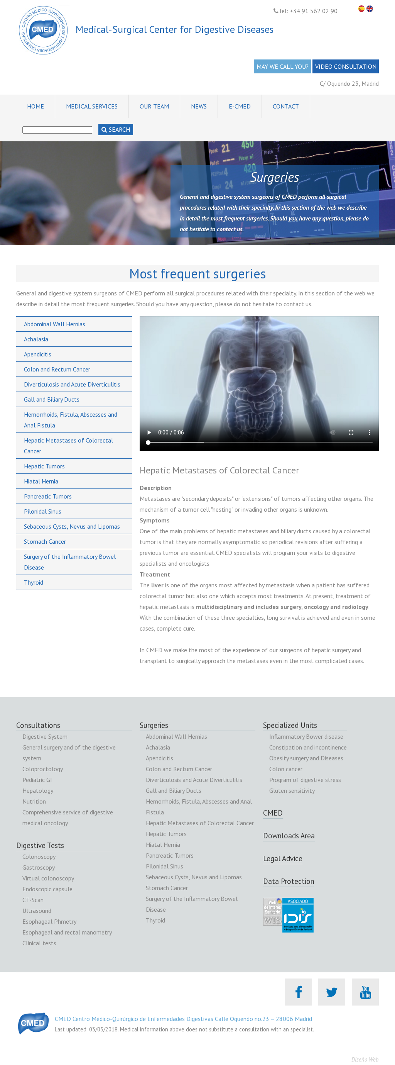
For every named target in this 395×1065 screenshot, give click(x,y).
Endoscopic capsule (47, 889)
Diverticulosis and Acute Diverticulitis (72, 384)
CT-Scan (33, 900)
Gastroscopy (38, 867)
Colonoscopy (39, 856)
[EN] (370, 8)
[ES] (362, 8)
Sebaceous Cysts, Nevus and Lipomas (72, 526)
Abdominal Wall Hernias (54, 324)
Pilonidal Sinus (42, 511)
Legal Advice (282, 858)
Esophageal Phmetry (49, 921)
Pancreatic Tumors (48, 496)
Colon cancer (285, 769)
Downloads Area (289, 835)
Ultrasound (36, 910)
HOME (35, 106)
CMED (273, 812)
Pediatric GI (37, 779)
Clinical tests (39, 943)
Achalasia (36, 339)
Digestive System (45, 736)
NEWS (199, 106)
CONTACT (286, 106)
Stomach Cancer (45, 541)
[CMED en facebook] (298, 992)
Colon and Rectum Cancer (57, 369)
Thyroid (33, 582)
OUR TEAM (154, 106)
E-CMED (240, 106)
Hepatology (37, 790)
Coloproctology (42, 769)
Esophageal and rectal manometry (67, 932)
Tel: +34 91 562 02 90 (308, 11)
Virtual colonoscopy (48, 878)
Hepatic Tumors (44, 466)
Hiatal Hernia (41, 481)
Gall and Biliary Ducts (51, 399)
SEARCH (118, 129)
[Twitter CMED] (332, 992)
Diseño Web (365, 1059)
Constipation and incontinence (308, 747)
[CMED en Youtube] (365, 992)
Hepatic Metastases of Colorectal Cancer (200, 823)
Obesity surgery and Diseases (306, 758)
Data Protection (288, 881)
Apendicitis (37, 354)
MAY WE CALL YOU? (283, 66)
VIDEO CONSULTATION (345, 66)
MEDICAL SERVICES (92, 106)
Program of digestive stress (305, 779)
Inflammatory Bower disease (306, 736)
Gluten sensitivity (292, 790)
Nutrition (34, 801)
